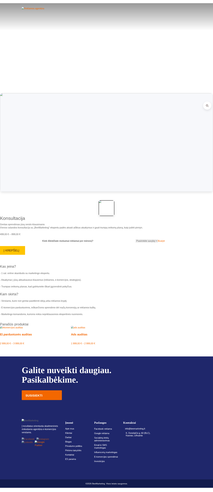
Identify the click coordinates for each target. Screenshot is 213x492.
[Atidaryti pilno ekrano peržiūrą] (207, 106)
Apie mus (69, 428)
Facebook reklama (103, 429)
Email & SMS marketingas (100, 446)
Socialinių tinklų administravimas (102, 439)
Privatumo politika (73, 446)
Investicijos (99, 461)
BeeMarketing (98, 483)
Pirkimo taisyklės (73, 450)
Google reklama (101, 433)
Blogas (68, 441)
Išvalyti (161, 241)
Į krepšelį (11, 250)
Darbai (68, 437)
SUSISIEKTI (34, 395)
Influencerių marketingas (105, 452)
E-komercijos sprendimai (106, 457)
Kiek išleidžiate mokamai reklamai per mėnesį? (67, 241)
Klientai (68, 433)
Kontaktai (69, 454)
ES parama (70, 459)
